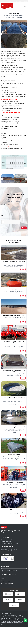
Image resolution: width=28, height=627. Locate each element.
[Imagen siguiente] (25, 178)
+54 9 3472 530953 (8, 583)
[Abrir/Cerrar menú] (24, 5)
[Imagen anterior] (2, 178)
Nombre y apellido (5, 204)
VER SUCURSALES (5, 566)
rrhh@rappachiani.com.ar (9, 574)
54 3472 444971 (7, 581)
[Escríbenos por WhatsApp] (25, 620)
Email (2, 215)
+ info (23, 269)
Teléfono (3, 209)
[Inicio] (7, 6)
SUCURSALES (18, 1)
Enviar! (23, 227)
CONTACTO (24, 1)
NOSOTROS (11, 1)
